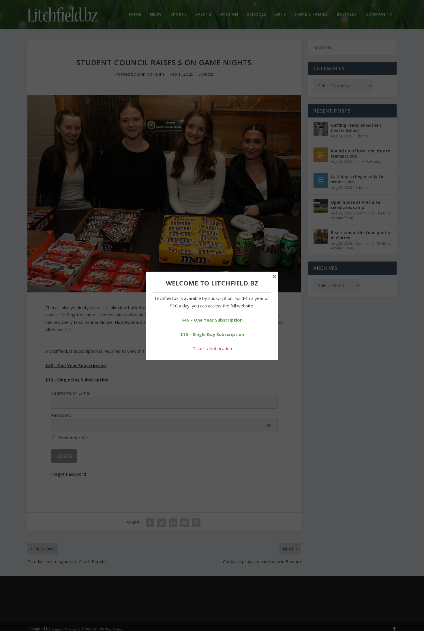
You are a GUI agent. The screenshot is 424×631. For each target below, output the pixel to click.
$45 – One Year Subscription (212, 320)
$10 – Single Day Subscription (212, 334)
